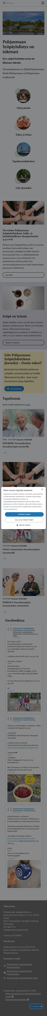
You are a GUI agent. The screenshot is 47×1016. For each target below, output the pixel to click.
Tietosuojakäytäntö (10, 509)
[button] (23, 525)
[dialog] (23, 508)
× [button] (42, 489)
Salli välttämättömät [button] (24, 520)
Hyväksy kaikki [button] (24, 514)
